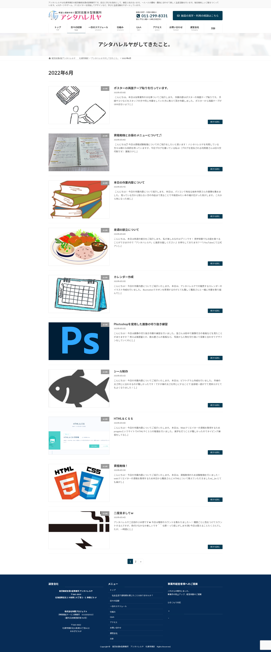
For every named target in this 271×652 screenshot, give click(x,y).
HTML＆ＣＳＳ (123, 418)
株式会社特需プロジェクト (76, 611)
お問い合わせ (115, 628)
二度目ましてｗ (123, 513)
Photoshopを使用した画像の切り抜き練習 (141, 324)
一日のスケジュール (118, 606)
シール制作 (121, 371)
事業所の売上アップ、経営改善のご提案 (185, 594)
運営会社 (113, 633)
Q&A (112, 617)
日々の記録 (114, 601)
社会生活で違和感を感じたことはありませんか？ (132, 595)
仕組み (113, 612)
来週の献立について (126, 229)
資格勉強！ (121, 466)
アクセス (113, 622)
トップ (113, 590)
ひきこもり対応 (174, 602)
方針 (112, 639)
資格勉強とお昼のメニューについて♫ (138, 135)
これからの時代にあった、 (179, 591)
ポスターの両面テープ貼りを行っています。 (142, 88)
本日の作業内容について (129, 182)
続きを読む (215, 122)
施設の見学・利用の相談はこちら (200, 15)
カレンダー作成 (124, 277)
